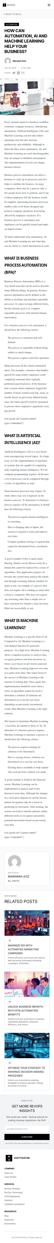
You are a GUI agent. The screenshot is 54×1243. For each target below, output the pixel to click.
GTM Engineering (12, 1196)
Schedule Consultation (14, 1204)
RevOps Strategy (12, 1188)
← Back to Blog (12, 14)
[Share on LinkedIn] (18, 73)
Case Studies (10, 1177)
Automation (11, 24)
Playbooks (9, 1220)
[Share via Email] (22, 73)
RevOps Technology (13, 1192)
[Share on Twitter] (14, 73)
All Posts (13, 881)
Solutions (8, 1200)
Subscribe (27, 1137)
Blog (6, 1216)
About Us (8, 1173)
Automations (10, 1223)
